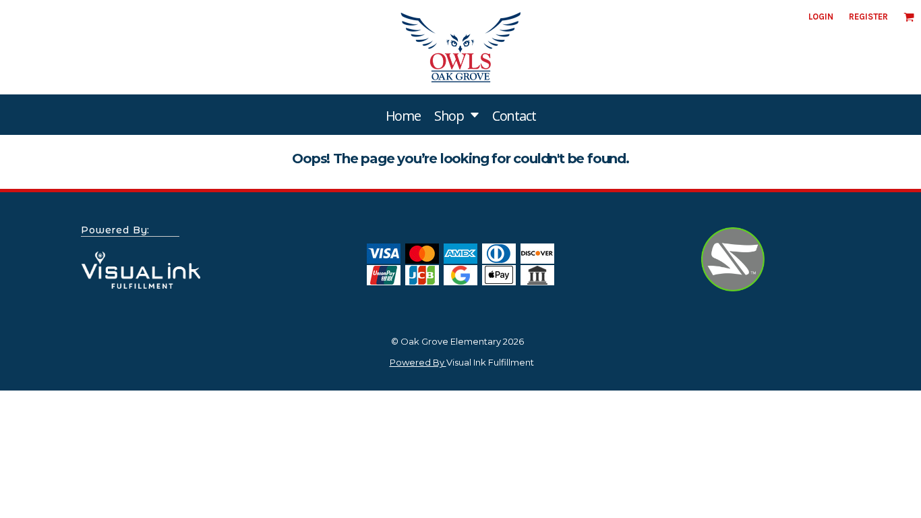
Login (820, 16)
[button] (456, 114)
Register (868, 16)
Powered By (418, 362)
